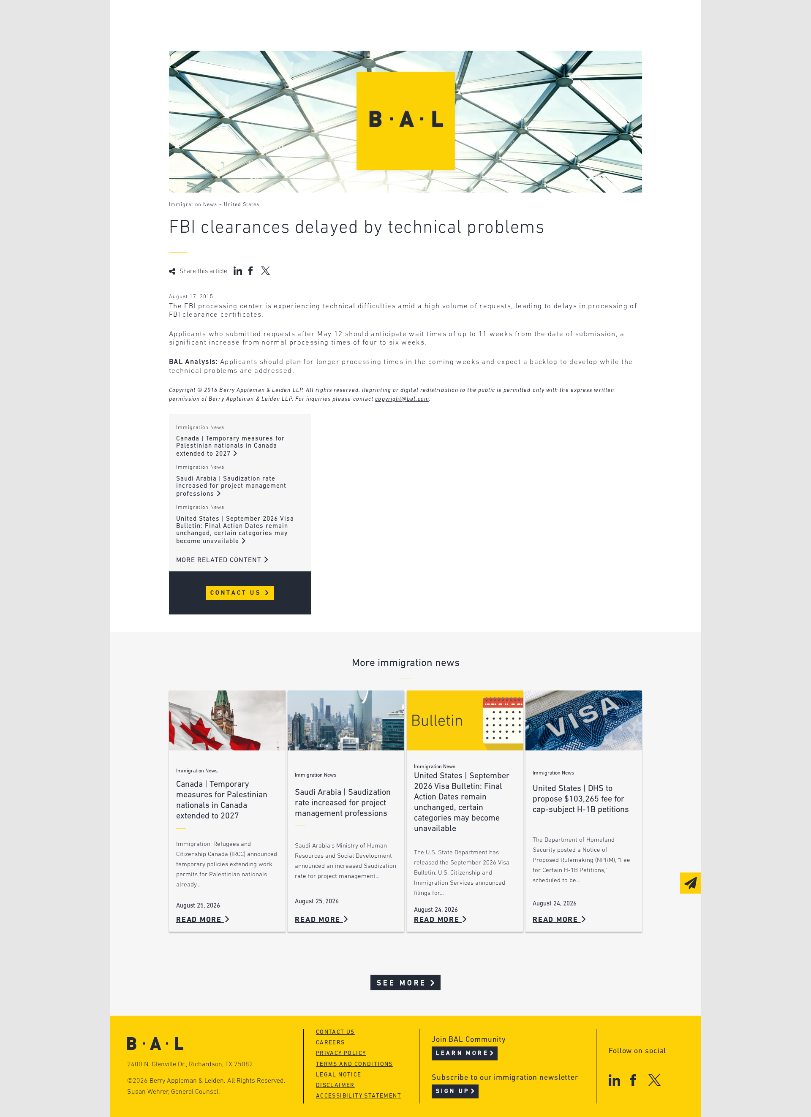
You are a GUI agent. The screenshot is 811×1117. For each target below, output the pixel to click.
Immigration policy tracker (382, 36)
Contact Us (237, 593)
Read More (200, 920)
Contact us (335, 1032)
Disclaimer (335, 1085)
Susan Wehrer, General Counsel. (173, 1092)
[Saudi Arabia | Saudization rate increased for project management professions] (346, 720)
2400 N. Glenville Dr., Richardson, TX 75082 (190, 1064)
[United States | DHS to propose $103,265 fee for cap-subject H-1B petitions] (584, 720)
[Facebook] (633, 1080)
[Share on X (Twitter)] (265, 270)
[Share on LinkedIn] (238, 270)
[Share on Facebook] (251, 270)
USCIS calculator (362, 68)
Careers (216, 68)
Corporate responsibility (249, 36)
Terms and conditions (354, 1064)
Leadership (223, 20)
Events (342, 52)
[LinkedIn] (614, 1080)
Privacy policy (341, 1053)
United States (241, 204)
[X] (654, 1080)
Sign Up (452, 1091)
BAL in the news (233, 52)
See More (402, 983)
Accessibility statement (358, 1096)
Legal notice (339, 1075)
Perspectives (354, 20)
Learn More (462, 1053)
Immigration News (193, 204)
